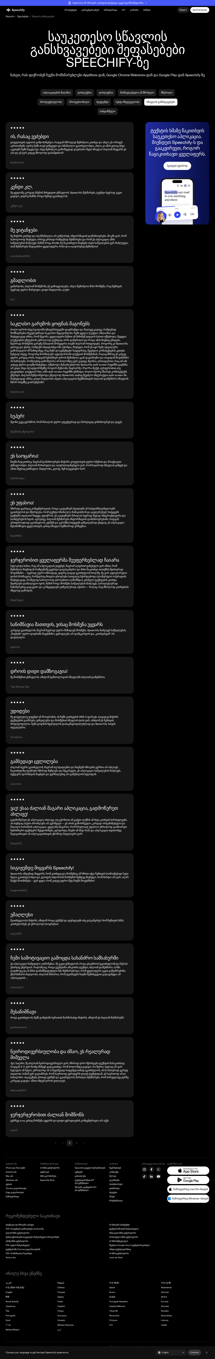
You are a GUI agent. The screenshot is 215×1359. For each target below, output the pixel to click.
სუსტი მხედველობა (128, 102)
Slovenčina (114, 1315)
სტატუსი (113, 1192)
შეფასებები (23, 16)
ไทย (7, 1311)
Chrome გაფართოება (16, 1188)
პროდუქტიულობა (51, 102)
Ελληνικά (113, 1320)
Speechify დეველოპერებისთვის (90, 1168)
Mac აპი (9, 1176)
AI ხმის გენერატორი (50, 1168)
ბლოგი (112, 1176)
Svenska (165, 1306)
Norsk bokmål (12, 1301)
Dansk (112, 1287)
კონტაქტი (114, 1172)
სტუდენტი (102, 102)
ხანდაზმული (107, 111)
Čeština (60, 1287)
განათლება (80, 1176)
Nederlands (166, 1287)
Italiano (60, 1297)
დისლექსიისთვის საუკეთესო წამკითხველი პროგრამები (32, 1237)
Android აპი (11, 1172)
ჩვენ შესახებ (115, 1168)
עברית (8, 1325)
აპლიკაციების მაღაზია (57, 92)
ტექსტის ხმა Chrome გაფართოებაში (23, 1249)
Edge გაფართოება (15, 1192)
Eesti (8, 1320)
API (123, 10)
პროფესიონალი (79, 102)
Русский (164, 1301)
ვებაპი (9, 1184)
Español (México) (117, 1306)
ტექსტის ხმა (11, 1164)
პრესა (112, 1196)
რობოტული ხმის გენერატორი (123, 1237)
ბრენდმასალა (116, 1200)
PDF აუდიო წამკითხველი (18, 1245)
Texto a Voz (11, 1257)
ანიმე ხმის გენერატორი (17, 1241)
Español (61, 1306)
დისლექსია (85, 92)
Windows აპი (12, 1180)
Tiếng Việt (113, 1311)
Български (62, 1315)
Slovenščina (166, 1315)
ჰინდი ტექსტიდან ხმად (120, 1249)
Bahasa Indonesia (65, 1325)
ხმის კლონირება (48, 1176)
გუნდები (79, 1172)
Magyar (60, 1283)
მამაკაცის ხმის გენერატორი (122, 1233)
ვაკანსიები (114, 1180)
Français (61, 1292)
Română (164, 1311)
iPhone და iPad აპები (15, 1168)
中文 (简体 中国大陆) (15, 1287)
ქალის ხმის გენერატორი (17, 1233)
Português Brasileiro (118, 1301)
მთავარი (10, 16)
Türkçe (60, 1311)
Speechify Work (47, 1180)
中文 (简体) (114, 1283)
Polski (60, 1301)
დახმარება (114, 1188)
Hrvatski (61, 1320)
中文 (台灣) (166, 1283)
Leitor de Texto (116, 1257)
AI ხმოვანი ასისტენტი (119, 1225)
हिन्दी (7, 1297)
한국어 (164, 1297)
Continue (194, 1352)
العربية (8, 1283)
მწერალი (166, 92)
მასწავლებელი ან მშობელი (137, 92)
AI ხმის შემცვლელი (118, 1241)
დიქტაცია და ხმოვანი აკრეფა (20, 1225)
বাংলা (111, 1325)
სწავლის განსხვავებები (161, 102)
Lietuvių (164, 1320)
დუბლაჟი (44, 1172)
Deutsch (165, 1292)
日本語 (112, 1297)
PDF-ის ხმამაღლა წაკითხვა (19, 1253)
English (9, 1292)
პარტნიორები (116, 1184)
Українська (10, 1306)
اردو (59, 1329)
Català (164, 1325)
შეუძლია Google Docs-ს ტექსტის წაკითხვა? (129, 1245)
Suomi (112, 1292)
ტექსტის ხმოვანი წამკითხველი (124, 1229)
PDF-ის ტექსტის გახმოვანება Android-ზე (25, 1229)
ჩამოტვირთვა (110, 10)
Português (10, 1315)
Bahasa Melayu (12, 1329)
